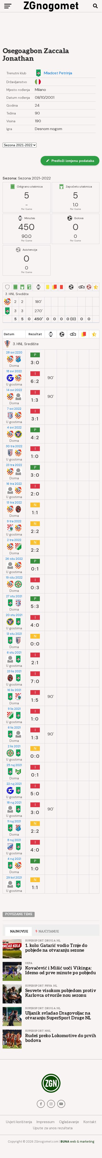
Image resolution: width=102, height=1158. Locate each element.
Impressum (46, 1122)
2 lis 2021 (14, 746)
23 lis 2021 (14, 671)
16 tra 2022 (14, 484)
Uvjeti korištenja (19, 1122)
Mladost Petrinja (58, 73)
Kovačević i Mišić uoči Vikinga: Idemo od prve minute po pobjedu (60, 970)
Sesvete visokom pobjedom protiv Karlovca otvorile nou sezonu (60, 993)
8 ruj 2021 (14, 840)
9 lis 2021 (14, 709)
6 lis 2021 (14, 728)
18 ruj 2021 (14, 803)
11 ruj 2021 (14, 821)
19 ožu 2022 (14, 577)
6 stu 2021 (14, 652)
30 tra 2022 (14, 446)
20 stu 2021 (14, 615)
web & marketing (77, 1141)
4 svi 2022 (14, 427)
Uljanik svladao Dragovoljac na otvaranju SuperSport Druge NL (58, 1016)
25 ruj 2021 (14, 765)
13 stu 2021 (14, 634)
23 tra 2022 (14, 465)
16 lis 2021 (14, 690)
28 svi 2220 (14, 352)
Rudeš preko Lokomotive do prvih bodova (60, 1038)
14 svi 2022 (14, 390)
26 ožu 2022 (14, 559)
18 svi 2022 (14, 371)
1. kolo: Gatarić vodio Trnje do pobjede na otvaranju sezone (56, 948)
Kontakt (89, 1122)
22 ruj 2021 (14, 784)
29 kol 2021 (14, 878)
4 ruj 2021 (14, 859)
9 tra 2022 (14, 521)
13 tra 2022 (14, 502)
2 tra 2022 (14, 540)
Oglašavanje (69, 1122)
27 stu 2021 (14, 596)
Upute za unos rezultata (53, 1128)
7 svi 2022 (14, 409)
